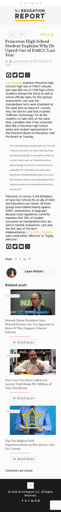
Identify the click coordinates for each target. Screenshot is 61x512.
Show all (48, 34)
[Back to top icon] (30, 485)
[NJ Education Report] (30, 15)
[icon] (40, 3)
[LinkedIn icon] (33, 3)
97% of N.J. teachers (40, 232)
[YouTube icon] (29, 3)
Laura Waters (21, 61)
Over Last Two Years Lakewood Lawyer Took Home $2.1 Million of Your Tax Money (28, 384)
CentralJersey (14, 83)
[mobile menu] (56, 12)
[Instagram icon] (37, 3)
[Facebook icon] (21, 3)
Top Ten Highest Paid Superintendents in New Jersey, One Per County (29, 444)
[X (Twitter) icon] (25, 3)
